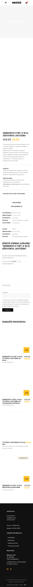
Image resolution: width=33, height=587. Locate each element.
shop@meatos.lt (11, 518)
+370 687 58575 (16, 528)
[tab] (16, 203)
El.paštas (5, 292)
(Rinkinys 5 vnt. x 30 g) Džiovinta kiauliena (12, 486)
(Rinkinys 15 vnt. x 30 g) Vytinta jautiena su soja (12, 358)
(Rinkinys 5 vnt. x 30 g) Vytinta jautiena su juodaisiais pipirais (12, 401)
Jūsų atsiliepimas (8, 263)
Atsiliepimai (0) (16, 206)
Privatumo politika (13, 546)
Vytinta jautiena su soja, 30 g (14, 443)
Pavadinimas (6, 285)
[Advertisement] (16, 55)
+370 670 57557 (11, 520)
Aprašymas (16, 202)
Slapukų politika (13, 543)
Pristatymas (11, 537)
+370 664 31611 (16, 525)
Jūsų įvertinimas (7, 261)
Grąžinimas (11, 540)
